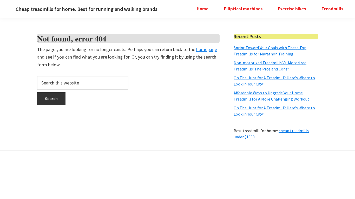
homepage (206, 49)
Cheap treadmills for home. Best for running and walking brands (86, 9)
